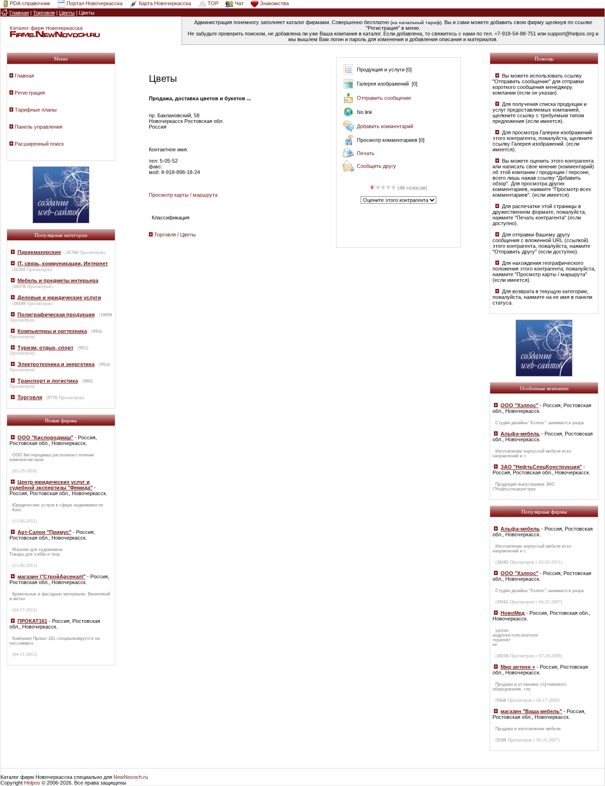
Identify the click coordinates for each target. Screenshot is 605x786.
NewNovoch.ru (130, 777)
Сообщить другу (376, 166)
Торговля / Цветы (175, 234)
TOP (212, 3)
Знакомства (274, 3)
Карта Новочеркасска (165, 3)
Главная (24, 76)
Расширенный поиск (39, 144)
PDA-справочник (30, 3)
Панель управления (38, 127)
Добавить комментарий (385, 126)
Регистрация (30, 93)
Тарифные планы (36, 110)
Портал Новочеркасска (94, 3)
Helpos (32, 783)
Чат (239, 3)
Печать (365, 153)
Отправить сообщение (384, 98)
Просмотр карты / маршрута (183, 195)
